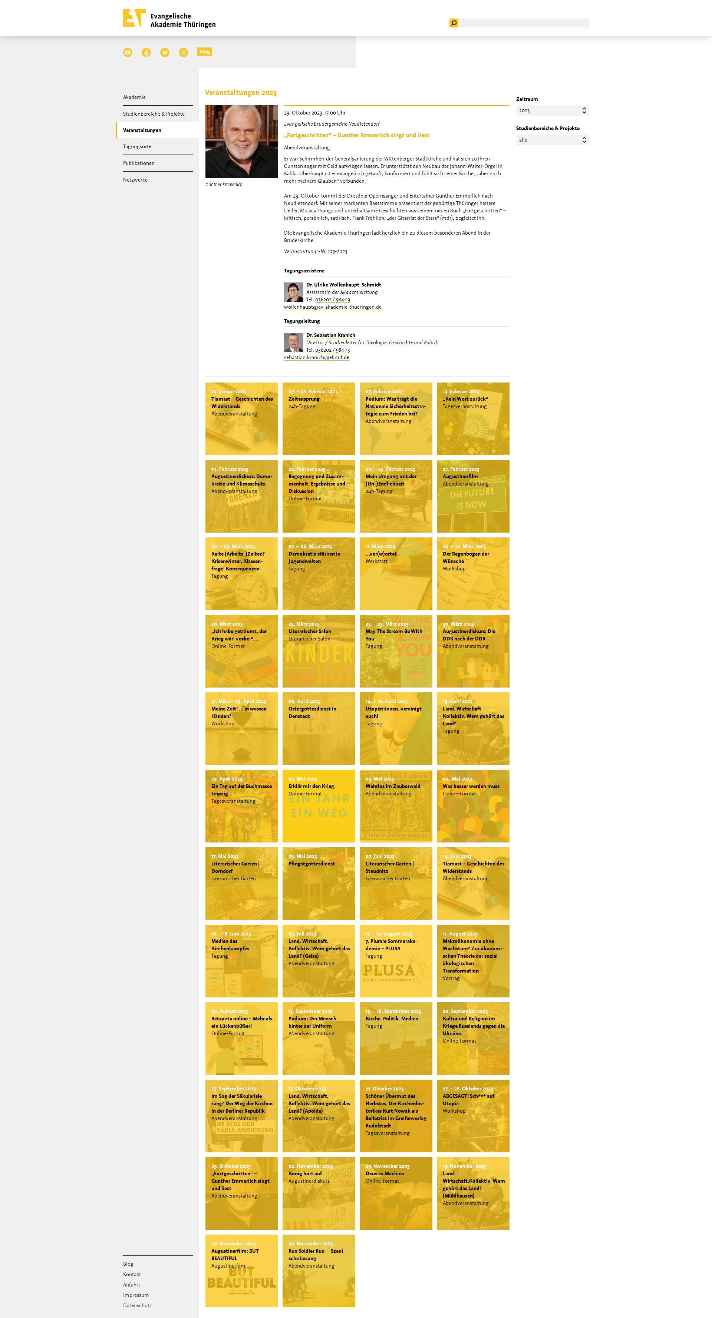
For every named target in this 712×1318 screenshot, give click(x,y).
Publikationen (139, 163)
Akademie (134, 97)
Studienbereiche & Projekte (154, 114)
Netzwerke (135, 180)
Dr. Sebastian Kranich (330, 335)
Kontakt (132, 1274)
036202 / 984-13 (332, 350)
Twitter (164, 52)
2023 (524, 110)
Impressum (136, 1295)
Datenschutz (137, 1305)
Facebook (146, 52)
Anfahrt (131, 1285)
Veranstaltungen (142, 130)
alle (523, 140)
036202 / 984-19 (332, 299)
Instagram (183, 52)
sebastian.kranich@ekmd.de (316, 357)
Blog (205, 51)
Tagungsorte (137, 146)
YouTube (127, 52)
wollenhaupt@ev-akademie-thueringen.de (333, 307)
